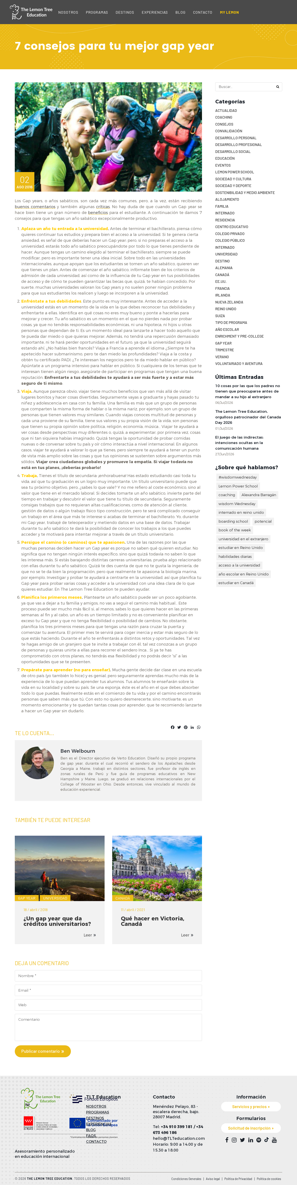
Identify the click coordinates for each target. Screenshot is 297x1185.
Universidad (55, 898)
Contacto (202, 12)
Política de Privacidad (238, 1179)
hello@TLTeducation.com (179, 1138)
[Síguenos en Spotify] (258, 1140)
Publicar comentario (40, 1051)
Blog (180, 12)
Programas (97, 12)
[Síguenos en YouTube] (274, 1140)
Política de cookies (269, 1179)
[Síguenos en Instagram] (234, 1140)
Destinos (125, 12)
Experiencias (155, 12)
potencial (263, 521)
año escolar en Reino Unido (244, 574)
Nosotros (68, 12)
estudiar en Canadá (236, 583)
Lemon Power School (238, 486)
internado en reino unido (241, 512)
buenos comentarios (35, 206)
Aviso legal (213, 1179)
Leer (88, 935)
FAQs (91, 1136)
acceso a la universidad (239, 565)
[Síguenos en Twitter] (242, 1140)
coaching (227, 495)
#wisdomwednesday (238, 477)
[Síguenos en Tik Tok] (266, 1139)
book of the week (235, 530)
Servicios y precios (249, 1106)
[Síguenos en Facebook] (227, 1140)
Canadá (122, 898)
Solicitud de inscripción (249, 1127)
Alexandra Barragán (259, 495)
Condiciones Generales (186, 1179)
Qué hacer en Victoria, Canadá (152, 921)
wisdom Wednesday (237, 504)
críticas (103, 206)
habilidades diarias (235, 556)
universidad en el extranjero (243, 539)
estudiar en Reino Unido (241, 547)
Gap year (26, 898)
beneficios (98, 212)
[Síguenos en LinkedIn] (250, 1140)
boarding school (233, 521)
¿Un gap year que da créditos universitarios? (57, 921)
